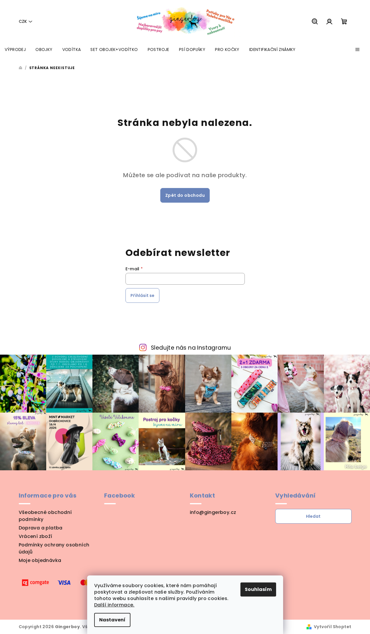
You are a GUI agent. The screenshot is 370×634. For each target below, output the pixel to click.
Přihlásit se (142, 295)
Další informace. (114, 604)
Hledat (313, 516)
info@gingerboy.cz (213, 512)
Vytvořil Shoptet (332, 627)
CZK (23, 21)
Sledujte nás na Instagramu (191, 348)
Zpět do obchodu (185, 195)
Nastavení (112, 619)
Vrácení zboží (35, 536)
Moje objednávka (40, 560)
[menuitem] (15, 49)
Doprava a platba (41, 527)
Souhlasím (258, 589)
